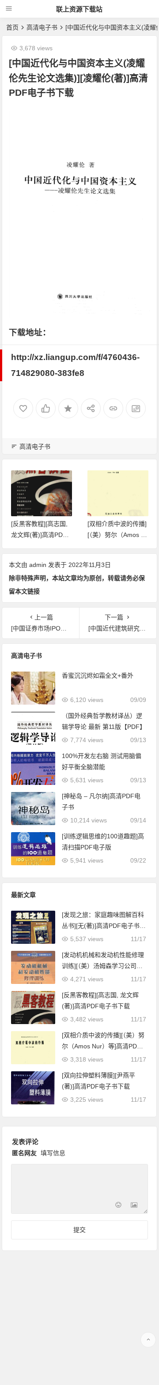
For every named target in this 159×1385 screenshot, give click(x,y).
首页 (12, 27)
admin (37, 564)
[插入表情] (118, 1206)
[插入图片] (134, 1206)
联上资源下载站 (79, 9)
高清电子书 (41, 27)
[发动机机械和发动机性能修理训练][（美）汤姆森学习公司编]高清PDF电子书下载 (103, 965)
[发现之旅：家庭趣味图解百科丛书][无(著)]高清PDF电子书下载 (104, 925)
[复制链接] (113, 408)
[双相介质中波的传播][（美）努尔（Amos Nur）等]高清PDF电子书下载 (103, 1046)
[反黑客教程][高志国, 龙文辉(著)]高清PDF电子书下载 (39, 534)
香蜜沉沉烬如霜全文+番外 (97, 675)
